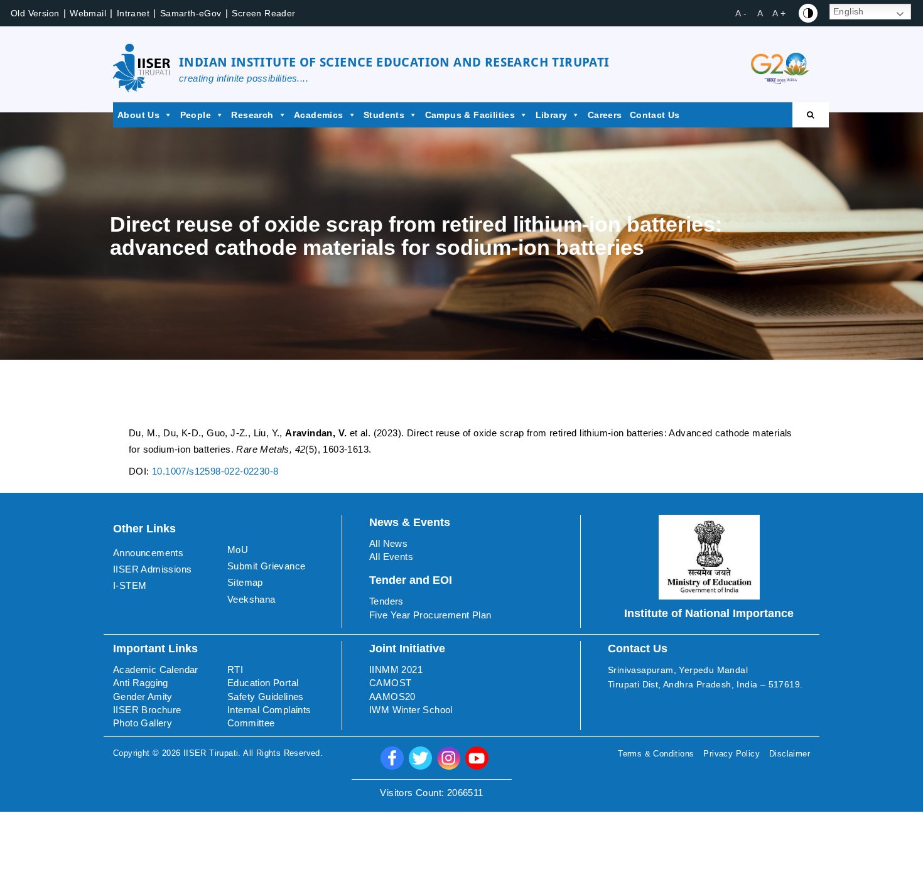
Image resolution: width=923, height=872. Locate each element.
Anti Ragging (140, 682)
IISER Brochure (147, 709)
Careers (605, 115)
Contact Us (655, 115)
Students (384, 115)
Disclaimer (789, 753)
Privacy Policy (731, 753)
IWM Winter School (411, 709)
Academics (318, 115)
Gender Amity (143, 696)
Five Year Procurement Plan (430, 615)
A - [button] (741, 13)
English (848, 11)
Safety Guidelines (265, 696)
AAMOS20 (392, 696)
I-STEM (129, 585)
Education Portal (262, 682)
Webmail (88, 13)
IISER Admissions (152, 569)
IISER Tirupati (211, 753)
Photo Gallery (142, 723)
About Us (138, 115)
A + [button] (778, 13)
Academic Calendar (155, 669)
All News (388, 543)
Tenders (386, 601)
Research (252, 115)
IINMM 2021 (396, 669)
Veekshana (251, 599)
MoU (237, 549)
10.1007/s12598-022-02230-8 (215, 471)
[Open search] (810, 114)
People (195, 115)
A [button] (760, 13)
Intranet (133, 13)
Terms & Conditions (656, 753)
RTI (235, 669)
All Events (391, 556)
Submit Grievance (266, 566)
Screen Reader (263, 13)
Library (552, 115)
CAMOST (390, 682)
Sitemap (245, 582)
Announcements (148, 552)
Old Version (35, 13)
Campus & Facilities (470, 115)
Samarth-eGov (191, 13)
